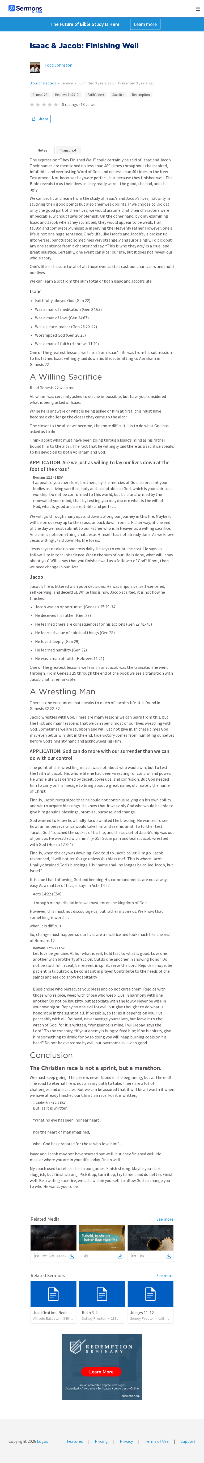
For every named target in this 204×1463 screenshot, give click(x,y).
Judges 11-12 (142, 1312)
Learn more (145, 24)
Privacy (126, 1441)
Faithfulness (96, 94)
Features (75, 1441)
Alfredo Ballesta (46, 1318)
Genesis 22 (39, 94)
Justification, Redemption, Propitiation (69, 1312)
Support (188, 1441)
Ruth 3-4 (89, 1312)
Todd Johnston (58, 65)
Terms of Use (157, 1441)
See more (164, 1219)
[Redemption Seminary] (102, 1367)
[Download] (72, 1256)
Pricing (101, 1441)
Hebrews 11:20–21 (67, 94)
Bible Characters (43, 83)
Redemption (141, 94)
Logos (42, 1441)
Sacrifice (118, 94)
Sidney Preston (94, 1318)
